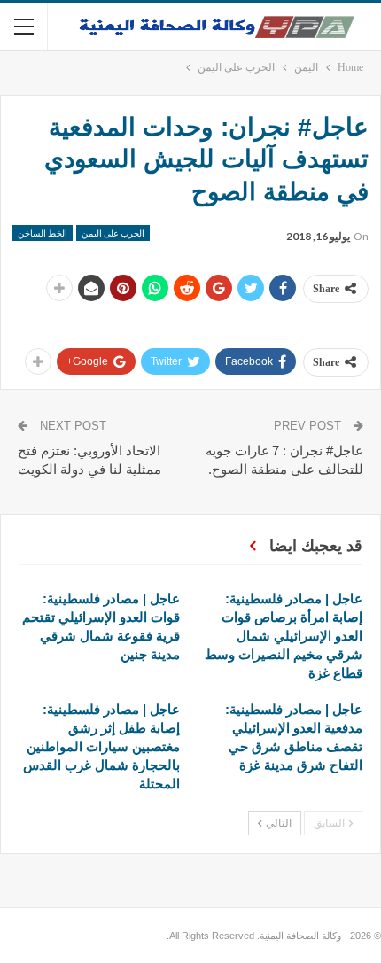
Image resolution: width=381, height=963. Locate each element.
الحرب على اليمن (113, 233)
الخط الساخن (42, 233)
